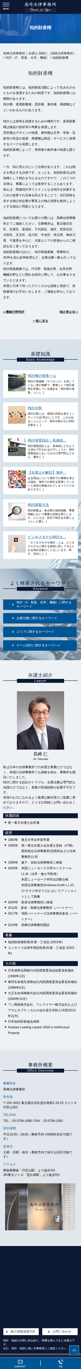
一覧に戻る (40, 321)
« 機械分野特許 (14, 312)
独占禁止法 (20, 166)
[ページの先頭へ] (74, 1350)
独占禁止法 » (69, 312)
